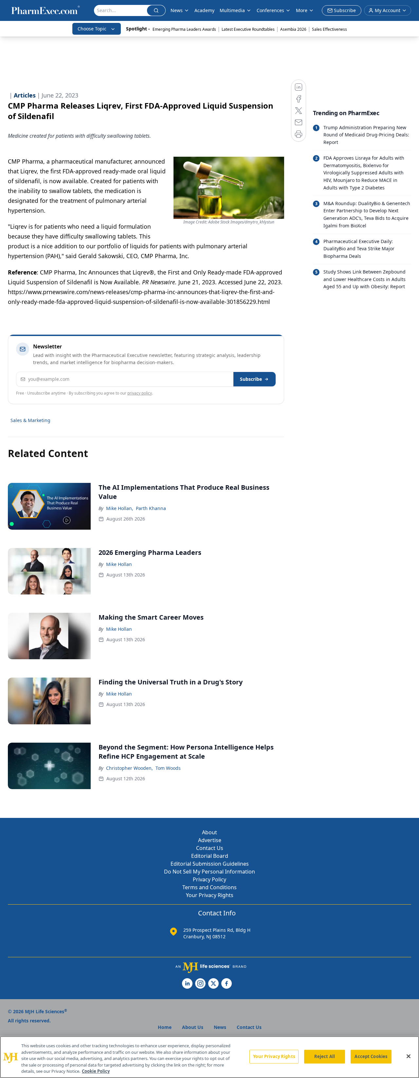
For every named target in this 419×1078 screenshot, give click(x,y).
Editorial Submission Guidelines (210, 863)
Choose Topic (92, 29)
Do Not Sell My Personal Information (209, 871)
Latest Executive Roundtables (248, 29)
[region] (209, 1057)
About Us (192, 1027)
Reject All (324, 1056)
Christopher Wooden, (129, 768)
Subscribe (251, 379)
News (177, 10)
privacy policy (139, 393)
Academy (204, 10)
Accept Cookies (371, 1056)
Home (165, 1027)
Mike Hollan (119, 564)
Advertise (209, 840)
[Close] (408, 1056)
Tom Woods (168, 768)
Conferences (270, 10)
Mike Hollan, (119, 508)
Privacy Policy (209, 879)
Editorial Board (209, 855)
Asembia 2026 (293, 29)
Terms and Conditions (209, 887)
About (209, 832)
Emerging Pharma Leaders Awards (184, 29)
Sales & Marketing (30, 420)
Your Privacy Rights (209, 895)
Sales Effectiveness (329, 29)
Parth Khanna (151, 508)
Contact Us (209, 848)
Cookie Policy (96, 1071)
